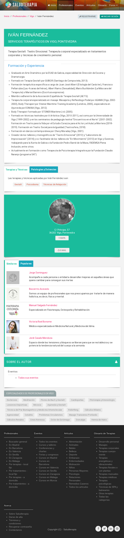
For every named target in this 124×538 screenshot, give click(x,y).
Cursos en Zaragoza (49, 474)
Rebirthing (73, 410)
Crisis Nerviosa (37, 419)
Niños (72, 467)
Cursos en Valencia (49, 467)
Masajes (103, 445)
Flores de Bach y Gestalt (53, 400)
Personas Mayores (78, 470)
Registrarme (88, 16)
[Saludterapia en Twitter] (104, 529)
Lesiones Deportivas (17, 405)
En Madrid (14, 445)
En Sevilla (14, 454)
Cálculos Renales (15, 419)
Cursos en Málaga (48, 477)
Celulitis (29, 415)
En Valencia (15, 451)
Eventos (79, 5)
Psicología (74, 474)
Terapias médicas (108, 477)
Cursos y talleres (47, 445)
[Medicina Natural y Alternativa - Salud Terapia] (21, 4)
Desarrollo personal (109, 441)
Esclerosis (12, 400)
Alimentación (75, 441)
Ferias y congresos (48, 454)
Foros (112, 5)
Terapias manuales (108, 474)
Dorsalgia (80, 419)
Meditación (29, 400)
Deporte (73, 454)
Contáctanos (15, 530)
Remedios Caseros (78, 483)
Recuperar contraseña (20, 526)
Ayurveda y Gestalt (56, 405)
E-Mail (63, 250)
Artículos (90, 5)
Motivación (74, 464)
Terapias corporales (109, 448)
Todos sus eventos (28, 377)
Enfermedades (76, 461)
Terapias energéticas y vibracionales (106, 461)
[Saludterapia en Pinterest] (117, 529)
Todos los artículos (78, 487)
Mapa (63, 238)
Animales (73, 445)
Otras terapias (106, 493)
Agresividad (13, 415)
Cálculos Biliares (93, 410)
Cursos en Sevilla (48, 470)
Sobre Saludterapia (19, 513)
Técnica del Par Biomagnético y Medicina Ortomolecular (34, 410)
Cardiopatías (77, 400)
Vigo (32, 16)
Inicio (6, 16)
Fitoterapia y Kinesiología (102, 400)
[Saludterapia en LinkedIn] (111, 529)
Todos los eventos (48, 441)
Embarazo (74, 457)
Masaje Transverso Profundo (83, 415)
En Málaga (14, 461)
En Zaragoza (15, 457)
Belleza (72, 451)
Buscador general (18, 441)
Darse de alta (16, 517)
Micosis (37, 405)
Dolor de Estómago (60, 419)
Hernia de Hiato (99, 419)
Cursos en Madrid (48, 457)
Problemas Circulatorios (51, 415)
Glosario (102, 5)
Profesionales (66, 5)
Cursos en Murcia (48, 480)
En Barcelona (16, 448)
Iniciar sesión (110, 16)
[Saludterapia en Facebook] (98, 529)
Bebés (72, 448)
